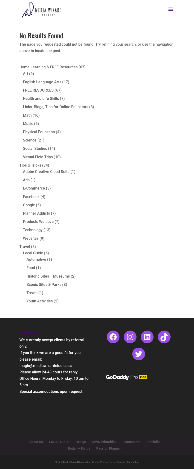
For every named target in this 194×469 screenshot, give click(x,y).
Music (28, 123)
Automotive (36, 259)
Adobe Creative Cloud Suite (46, 171)
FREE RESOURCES (38, 90)
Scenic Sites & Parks (43, 284)
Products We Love (38, 221)
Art (25, 73)
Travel (24, 246)
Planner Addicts (36, 213)
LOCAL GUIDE (59, 442)
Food (30, 267)
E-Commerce (34, 188)
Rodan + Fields (79, 448)
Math (27, 115)
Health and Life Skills (41, 98)
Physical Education (39, 132)
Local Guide (33, 253)
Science (29, 140)
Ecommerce (131, 442)
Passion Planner (108, 448)
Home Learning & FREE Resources (48, 67)
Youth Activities (39, 301)
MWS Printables (104, 442)
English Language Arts (42, 82)
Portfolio (153, 442)
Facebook (31, 197)
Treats (31, 293)
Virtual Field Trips (38, 157)
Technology (33, 230)
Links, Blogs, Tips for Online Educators (55, 107)
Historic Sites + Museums (48, 276)
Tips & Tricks (30, 165)
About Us (36, 442)
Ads (26, 180)
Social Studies (35, 148)
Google (29, 205)
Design (81, 442)
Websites (31, 238)
